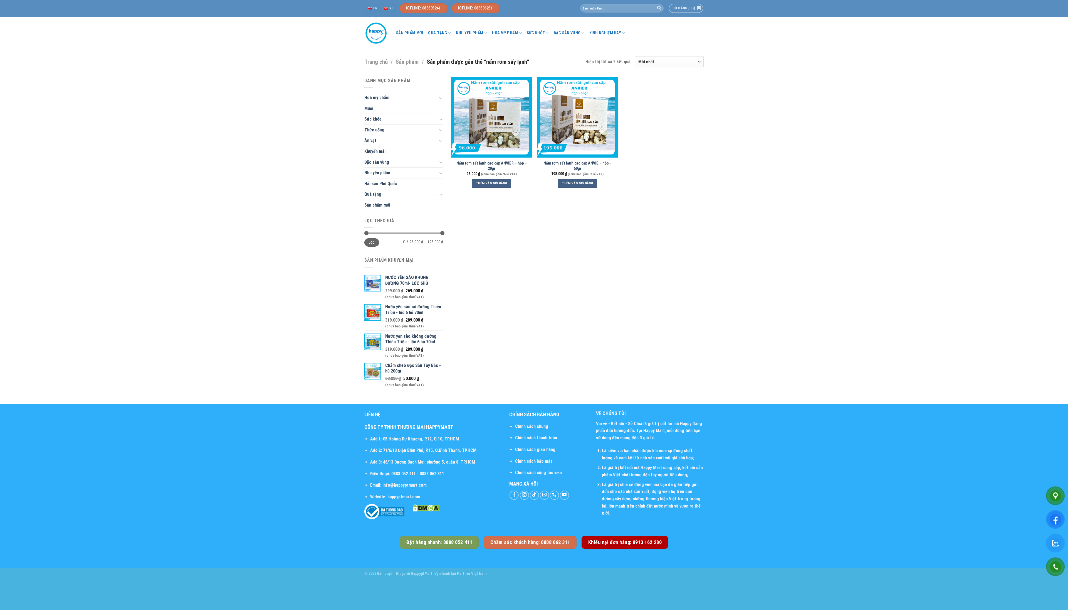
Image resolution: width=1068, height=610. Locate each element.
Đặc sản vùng (567, 33)
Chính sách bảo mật (533, 461)
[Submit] (659, 8)
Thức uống (374, 130)
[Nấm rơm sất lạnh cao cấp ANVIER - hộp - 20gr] (491, 117)
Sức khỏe (536, 33)
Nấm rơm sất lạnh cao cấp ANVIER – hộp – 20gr (491, 166)
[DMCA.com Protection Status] (426, 507)
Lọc (372, 242)
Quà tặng (437, 33)
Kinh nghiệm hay (605, 33)
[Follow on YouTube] (564, 495)
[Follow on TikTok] (534, 495)
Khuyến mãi (374, 151)
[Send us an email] (544, 495)
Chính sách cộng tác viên (538, 472)
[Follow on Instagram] (524, 495)
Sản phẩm (407, 61)
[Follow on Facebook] (514, 495)
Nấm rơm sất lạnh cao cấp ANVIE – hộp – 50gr (577, 166)
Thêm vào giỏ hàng (491, 183)
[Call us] (554, 495)
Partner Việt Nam (472, 573)
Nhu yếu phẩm (469, 33)
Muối (368, 108)
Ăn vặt (370, 140)
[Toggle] (441, 97)
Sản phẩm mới (409, 33)
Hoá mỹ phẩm (505, 33)
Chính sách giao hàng (535, 449)
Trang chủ (376, 61)
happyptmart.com (403, 496)
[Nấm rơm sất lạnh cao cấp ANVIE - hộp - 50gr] (577, 117)
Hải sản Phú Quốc (380, 183)
